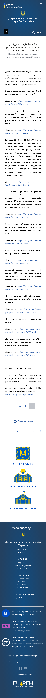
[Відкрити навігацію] (40, 4)
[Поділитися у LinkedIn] (26, 406)
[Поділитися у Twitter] (20, 406)
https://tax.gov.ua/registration (19, 395)
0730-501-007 (23, 585)
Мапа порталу (21, 528)
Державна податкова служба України (23, 20)
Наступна (33, 431)
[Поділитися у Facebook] (14, 406)
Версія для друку (25, 421)
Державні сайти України (15, 7)
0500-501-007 (23, 579)
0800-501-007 (23, 588)
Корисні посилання (23, 675)
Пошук (39, 33)
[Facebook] (20, 668)
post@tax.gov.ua (23, 598)
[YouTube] (25, 668)
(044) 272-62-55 (23, 563)
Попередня (15, 431)
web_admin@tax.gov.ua (22, 631)
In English (17, 662)
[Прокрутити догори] (42, 685)
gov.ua (9, 4)
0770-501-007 (23, 582)
